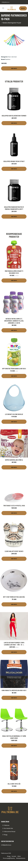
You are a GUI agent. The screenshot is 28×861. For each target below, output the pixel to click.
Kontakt (14, 856)
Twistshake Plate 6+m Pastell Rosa (14, 505)
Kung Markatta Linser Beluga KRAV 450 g (14, 690)
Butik (23, 8)
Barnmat (14, 57)
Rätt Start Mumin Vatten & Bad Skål (14, 597)
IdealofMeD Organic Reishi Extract (14, 161)
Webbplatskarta (20, 858)
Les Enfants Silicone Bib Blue (14, 414)
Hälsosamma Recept (9, 831)
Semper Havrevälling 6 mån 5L (14, 460)
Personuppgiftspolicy (9, 858)
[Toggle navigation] (3, 8)
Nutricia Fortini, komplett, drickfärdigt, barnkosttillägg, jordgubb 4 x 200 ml (14, 321)
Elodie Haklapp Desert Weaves (14, 551)
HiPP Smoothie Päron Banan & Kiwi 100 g (14, 368)
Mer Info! (14, 68)
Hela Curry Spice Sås (14, 784)
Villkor (19, 856)
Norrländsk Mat (8, 828)
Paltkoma (6, 825)
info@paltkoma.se (5, 2)
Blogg (5, 834)
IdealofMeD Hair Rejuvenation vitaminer (14, 116)
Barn (9, 57)
